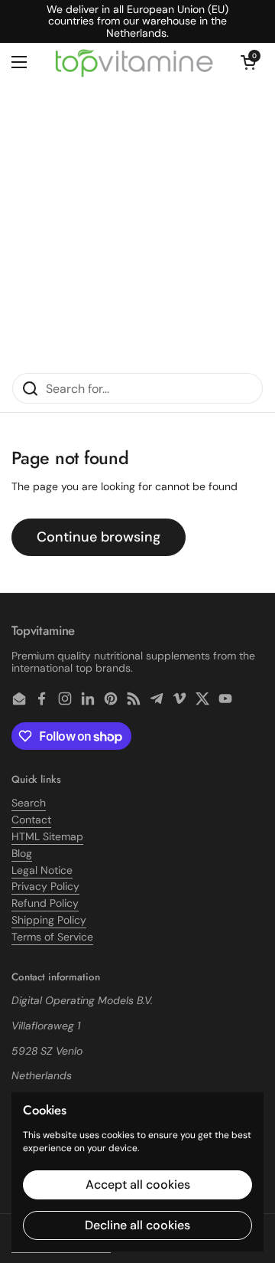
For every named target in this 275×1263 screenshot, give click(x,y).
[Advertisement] (137, 227)
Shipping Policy (48, 920)
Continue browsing (98, 537)
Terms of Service (52, 937)
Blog (21, 853)
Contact (31, 819)
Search (28, 803)
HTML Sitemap (47, 836)
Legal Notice (42, 870)
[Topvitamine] (134, 62)
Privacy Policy (45, 886)
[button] (248, 62)
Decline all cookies (137, 1225)
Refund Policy (45, 903)
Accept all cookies (138, 1184)
